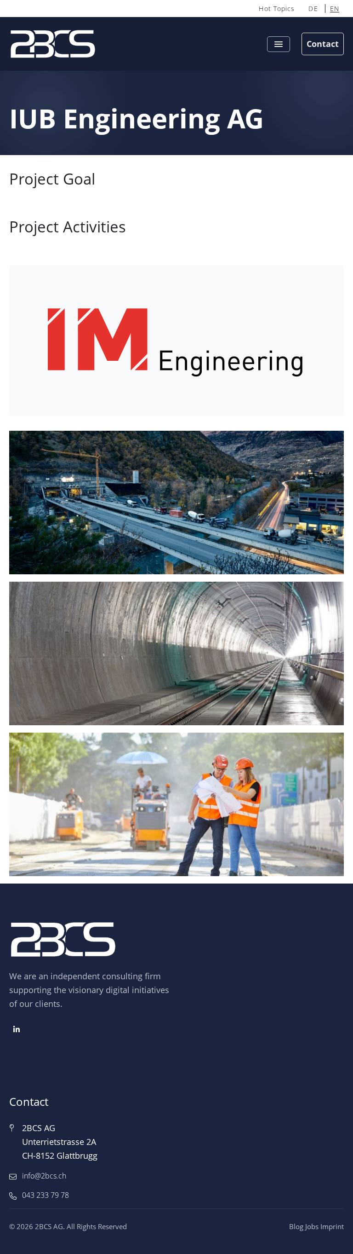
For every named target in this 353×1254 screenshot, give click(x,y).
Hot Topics (277, 8)
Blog (296, 1226)
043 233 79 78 (45, 1195)
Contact (323, 43)
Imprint (332, 1226)
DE (313, 8)
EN (334, 8)
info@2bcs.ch (44, 1176)
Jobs (312, 1226)
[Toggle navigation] (278, 44)
